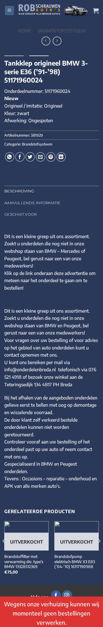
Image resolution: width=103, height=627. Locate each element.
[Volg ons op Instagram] (67, 595)
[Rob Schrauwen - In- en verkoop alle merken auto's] (54, 10)
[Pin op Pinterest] (51, 157)
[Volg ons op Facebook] (56, 595)
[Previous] (4, 553)
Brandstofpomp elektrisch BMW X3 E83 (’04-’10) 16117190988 (74, 561)
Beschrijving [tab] (19, 191)
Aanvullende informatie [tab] (32, 203)
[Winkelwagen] (96, 10)
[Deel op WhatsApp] (9, 157)
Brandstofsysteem (61, 31)
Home (24, 31)
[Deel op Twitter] (30, 157)
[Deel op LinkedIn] (61, 157)
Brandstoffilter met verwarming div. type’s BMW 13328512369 (23, 561)
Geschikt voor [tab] (20, 214)
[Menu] (9, 10)
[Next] (99, 553)
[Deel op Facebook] (20, 157)
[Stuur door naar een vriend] (40, 157)
